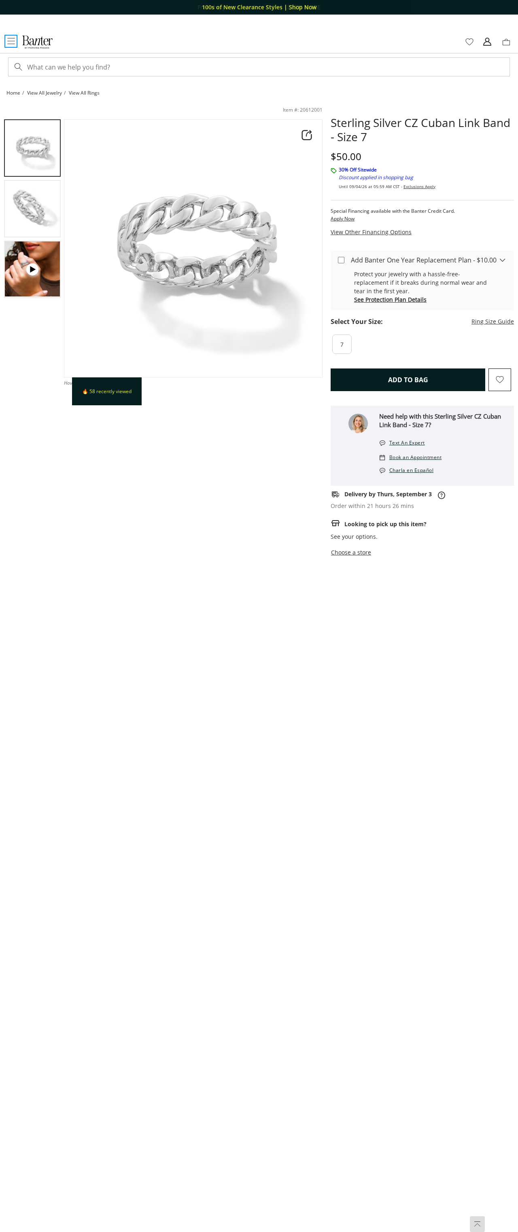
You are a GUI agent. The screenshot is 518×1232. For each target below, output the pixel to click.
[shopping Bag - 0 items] (509, 45)
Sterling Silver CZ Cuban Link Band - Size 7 (420, 130)
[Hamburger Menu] (11, 41)
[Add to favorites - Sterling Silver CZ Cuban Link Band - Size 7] (499, 379)
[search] (17, 67)
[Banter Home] (37, 42)
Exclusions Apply (419, 186)
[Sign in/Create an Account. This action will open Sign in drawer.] (487, 42)
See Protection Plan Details (390, 299)
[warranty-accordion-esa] (502, 259)
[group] (32, 148)
